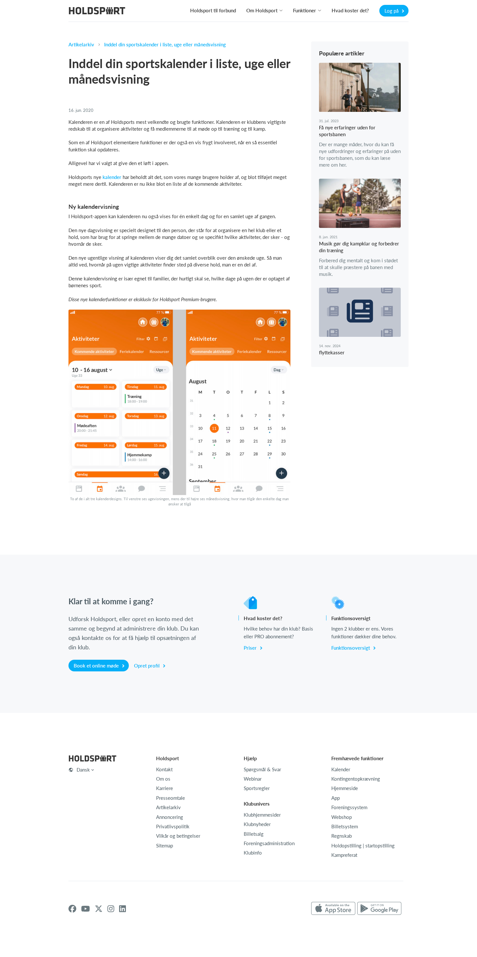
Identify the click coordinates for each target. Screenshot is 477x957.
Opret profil (147, 665)
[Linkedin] (122, 909)
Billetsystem (344, 826)
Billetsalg (253, 834)
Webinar (253, 779)
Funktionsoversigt (351, 648)
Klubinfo (253, 853)
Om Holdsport (261, 10)
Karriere (164, 788)
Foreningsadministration (269, 843)
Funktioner (304, 10)
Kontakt (164, 769)
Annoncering (169, 817)
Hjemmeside (344, 788)
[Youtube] (85, 909)
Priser (251, 648)
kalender (112, 177)
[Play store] (379, 909)
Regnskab (341, 836)
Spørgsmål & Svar (262, 769)
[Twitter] (99, 909)
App (335, 798)
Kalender (340, 769)
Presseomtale (170, 798)
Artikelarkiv (81, 44)
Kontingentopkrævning (355, 779)
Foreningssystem (349, 807)
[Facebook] (72, 909)
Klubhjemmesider (262, 815)
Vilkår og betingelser (178, 836)
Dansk (83, 770)
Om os (163, 779)
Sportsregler (257, 788)
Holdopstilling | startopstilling (363, 845)
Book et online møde (97, 665)
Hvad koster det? (350, 10)
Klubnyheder (257, 824)
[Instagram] (110, 909)
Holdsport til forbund (213, 10)
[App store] (333, 909)
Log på (392, 11)
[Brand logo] (97, 12)
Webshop (341, 817)
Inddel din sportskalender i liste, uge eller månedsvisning (165, 44)
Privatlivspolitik (173, 826)
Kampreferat (344, 855)
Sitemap (164, 845)
